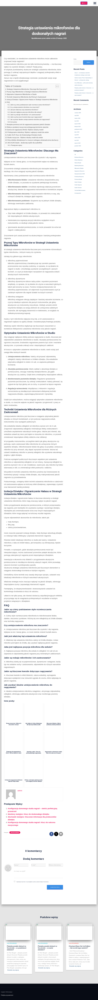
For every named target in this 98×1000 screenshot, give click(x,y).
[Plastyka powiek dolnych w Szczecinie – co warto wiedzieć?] (49, 931)
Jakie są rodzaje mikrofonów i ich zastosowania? (25, 114)
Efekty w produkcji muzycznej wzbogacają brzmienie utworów (27, 127)
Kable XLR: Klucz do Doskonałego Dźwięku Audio (24, 135)
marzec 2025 (77, 137)
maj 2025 (77, 134)
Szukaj (75, 59)
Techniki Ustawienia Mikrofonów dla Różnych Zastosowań (26, 97)
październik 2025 (78, 129)
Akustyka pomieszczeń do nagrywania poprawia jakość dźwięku (28, 124)
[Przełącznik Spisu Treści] (56, 86)
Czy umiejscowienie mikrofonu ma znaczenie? (24, 107)
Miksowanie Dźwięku (79, 168)
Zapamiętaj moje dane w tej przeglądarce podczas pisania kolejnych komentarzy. (32, 881)
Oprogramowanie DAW (80, 173)
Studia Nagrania (78, 184)
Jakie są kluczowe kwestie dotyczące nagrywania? (26, 117)
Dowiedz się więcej (13, 970)
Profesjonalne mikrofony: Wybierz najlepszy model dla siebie (28, 132)
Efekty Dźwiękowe (78, 160)
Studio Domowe (78, 187)
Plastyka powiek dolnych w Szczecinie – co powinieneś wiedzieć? (16, 948)
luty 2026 (77, 121)
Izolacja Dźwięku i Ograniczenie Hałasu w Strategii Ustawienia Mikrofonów (32, 99)
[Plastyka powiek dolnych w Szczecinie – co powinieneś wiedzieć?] (18, 931)
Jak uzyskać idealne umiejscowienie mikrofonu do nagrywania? (30, 119)
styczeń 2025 (77, 143)
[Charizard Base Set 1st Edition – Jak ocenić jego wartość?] (80, 931)
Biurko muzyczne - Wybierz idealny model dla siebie (25, 137)
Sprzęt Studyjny (78, 182)
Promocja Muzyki (78, 179)
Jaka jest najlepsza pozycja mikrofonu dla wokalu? (26, 112)
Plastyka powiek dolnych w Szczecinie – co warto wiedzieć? (47, 948)
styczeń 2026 (77, 123)
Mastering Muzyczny (79, 165)
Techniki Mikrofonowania (80, 190)
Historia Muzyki (78, 162)
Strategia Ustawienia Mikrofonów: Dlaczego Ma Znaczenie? (27, 89)
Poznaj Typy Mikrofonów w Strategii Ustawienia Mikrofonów (27, 92)
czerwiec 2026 (78, 112)
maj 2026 (77, 115)
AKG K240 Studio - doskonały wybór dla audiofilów (24, 143)
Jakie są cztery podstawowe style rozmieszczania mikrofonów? (30, 105)
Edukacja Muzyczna (79, 157)
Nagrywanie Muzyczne (79, 171)
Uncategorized (15, 832)
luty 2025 (77, 140)
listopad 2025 (78, 126)
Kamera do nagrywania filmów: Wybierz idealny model (25, 130)
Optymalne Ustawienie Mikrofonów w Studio (22, 94)
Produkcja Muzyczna (79, 176)
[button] (95, 3)
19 (75, 154)
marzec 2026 (77, 118)
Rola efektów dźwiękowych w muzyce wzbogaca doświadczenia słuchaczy (32, 140)
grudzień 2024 (78, 145)
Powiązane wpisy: (16, 145)
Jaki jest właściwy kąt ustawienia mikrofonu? (24, 109)
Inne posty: (13, 122)
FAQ (8, 102)
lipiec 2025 (77, 132)
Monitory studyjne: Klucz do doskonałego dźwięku (28, 814)
